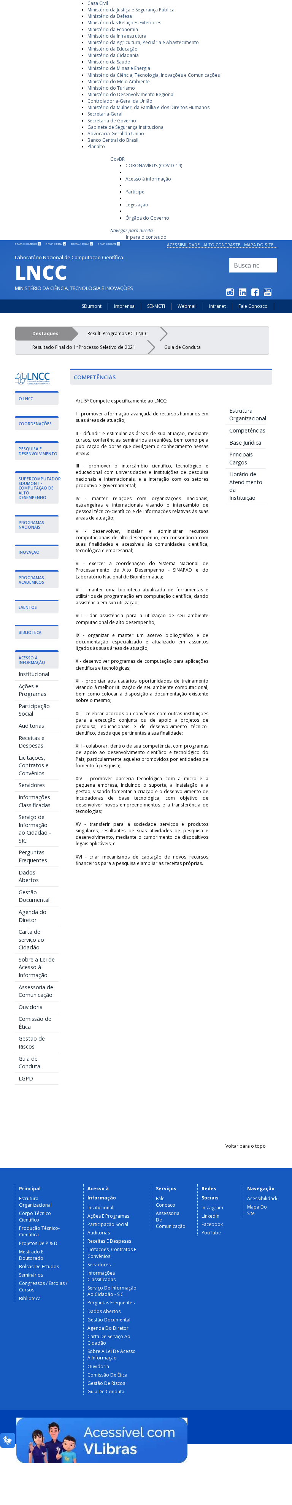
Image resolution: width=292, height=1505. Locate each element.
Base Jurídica (245, 442)
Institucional (34, 674)
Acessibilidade (183, 244)
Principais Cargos (241, 458)
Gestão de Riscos (32, 1042)
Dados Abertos (29, 876)
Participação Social (34, 710)
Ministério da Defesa (109, 16)
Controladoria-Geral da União (119, 101)
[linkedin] (242, 293)
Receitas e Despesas (31, 741)
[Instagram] (230, 293)
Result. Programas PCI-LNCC (117, 333)
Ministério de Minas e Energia (118, 68)
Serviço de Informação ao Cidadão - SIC (35, 828)
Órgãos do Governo (147, 218)
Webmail (187, 306)
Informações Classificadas (35, 801)
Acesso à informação (148, 179)
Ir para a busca (81, 244)
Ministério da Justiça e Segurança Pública (131, 9)
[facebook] (255, 293)
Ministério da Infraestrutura (116, 36)
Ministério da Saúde (108, 62)
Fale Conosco (253, 306)
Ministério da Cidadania (113, 55)
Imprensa (124, 306)
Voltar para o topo (245, 1146)
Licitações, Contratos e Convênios (34, 765)
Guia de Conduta (182, 347)
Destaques (45, 333)
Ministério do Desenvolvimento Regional (131, 94)
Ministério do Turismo (111, 88)
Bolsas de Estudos (39, 1266)
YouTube (211, 1232)
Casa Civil (97, 3)
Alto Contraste (221, 244)
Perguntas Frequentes (33, 856)
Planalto (96, 146)
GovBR (117, 159)
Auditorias (31, 725)
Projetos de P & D (38, 1243)
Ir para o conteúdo (146, 237)
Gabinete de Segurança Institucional (126, 127)
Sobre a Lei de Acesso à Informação (37, 967)
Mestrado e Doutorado (31, 1254)
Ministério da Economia (112, 29)
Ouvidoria (31, 1007)
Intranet (217, 306)
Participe (134, 192)
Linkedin (210, 1216)
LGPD (26, 1078)
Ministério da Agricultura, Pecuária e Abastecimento (143, 42)
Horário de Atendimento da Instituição (245, 486)
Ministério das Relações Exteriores (124, 22)
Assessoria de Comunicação (36, 991)
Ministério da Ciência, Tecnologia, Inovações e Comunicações (153, 75)
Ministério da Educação (112, 49)
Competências (247, 430)
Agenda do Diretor (32, 916)
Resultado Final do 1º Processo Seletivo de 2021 (83, 347)
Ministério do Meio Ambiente (118, 81)
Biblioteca (30, 1298)
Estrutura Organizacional (247, 414)
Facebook (212, 1224)
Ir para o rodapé (108, 244)
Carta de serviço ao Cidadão (31, 939)
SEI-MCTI (156, 306)
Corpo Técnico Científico (35, 1216)
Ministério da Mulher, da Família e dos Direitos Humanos (148, 107)
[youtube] (267, 293)
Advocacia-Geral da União (115, 133)
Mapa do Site (258, 244)
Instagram (212, 1207)
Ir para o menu (55, 244)
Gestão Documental (34, 896)
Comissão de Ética (35, 1022)
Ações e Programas (32, 690)
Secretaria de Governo (111, 120)
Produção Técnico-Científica (39, 1231)
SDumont (92, 306)
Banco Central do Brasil (112, 140)
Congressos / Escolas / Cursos (43, 1286)
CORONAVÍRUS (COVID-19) (153, 165)
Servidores (32, 785)
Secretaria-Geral (104, 114)
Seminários (31, 1275)
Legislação (136, 204)
